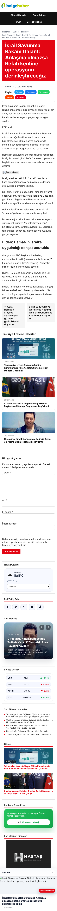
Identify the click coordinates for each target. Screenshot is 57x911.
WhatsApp (43, 92)
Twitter (19, 92)
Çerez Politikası (34, 22)
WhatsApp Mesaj (28, 822)
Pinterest (20, 97)
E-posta (7, 511)
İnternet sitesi (9, 523)
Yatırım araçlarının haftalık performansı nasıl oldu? (28, 734)
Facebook (31, 92)
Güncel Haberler (19, 15)
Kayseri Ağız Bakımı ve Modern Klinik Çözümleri (27, 731)
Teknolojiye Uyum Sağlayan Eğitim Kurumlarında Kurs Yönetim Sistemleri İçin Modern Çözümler (28, 715)
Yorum (6, 472)
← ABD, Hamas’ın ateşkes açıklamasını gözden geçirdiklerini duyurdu (11, 315)
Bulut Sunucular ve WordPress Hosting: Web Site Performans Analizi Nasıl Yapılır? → (40, 312)
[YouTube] (32, 607)
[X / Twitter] (15, 607)
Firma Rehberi (39, 15)
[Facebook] (7, 607)
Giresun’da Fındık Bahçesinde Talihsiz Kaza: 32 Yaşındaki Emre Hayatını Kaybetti (27, 726)
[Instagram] (23, 607)
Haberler (6, 32)
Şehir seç (12, 581)
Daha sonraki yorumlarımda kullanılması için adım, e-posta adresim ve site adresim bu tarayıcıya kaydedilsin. (26, 542)
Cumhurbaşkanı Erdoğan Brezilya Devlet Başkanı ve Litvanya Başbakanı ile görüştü (29, 721)
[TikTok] (40, 607)
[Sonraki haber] (48, 627)
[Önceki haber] (41, 627)
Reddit (9, 97)
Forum (18, 22)
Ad (4, 500)
